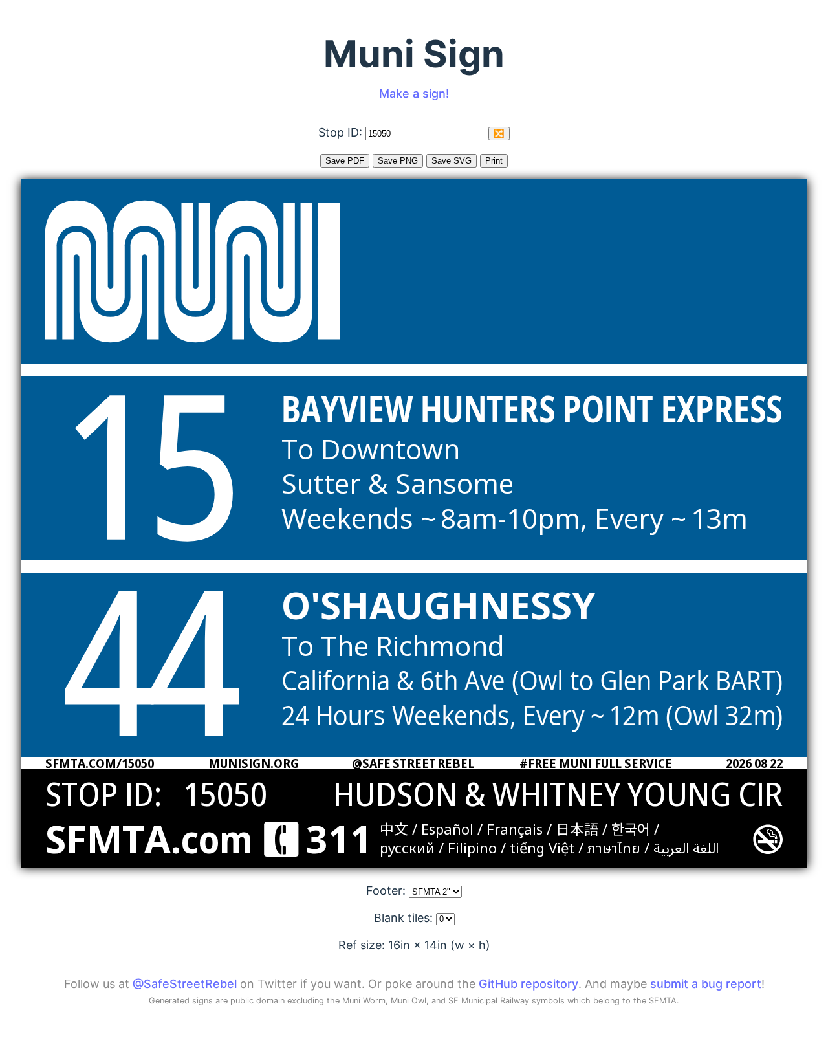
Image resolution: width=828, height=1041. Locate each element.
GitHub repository (528, 984)
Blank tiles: (405, 918)
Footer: (387, 890)
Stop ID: (341, 132)
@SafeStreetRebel (185, 984)
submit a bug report (705, 984)
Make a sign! (414, 93)
